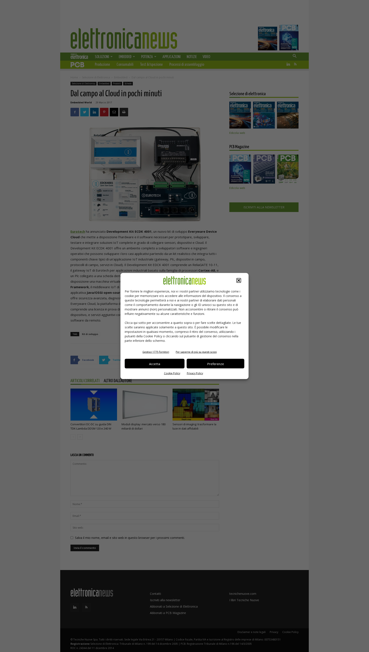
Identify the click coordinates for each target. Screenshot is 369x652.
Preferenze (215, 363)
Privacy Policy (195, 373)
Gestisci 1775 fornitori (155, 352)
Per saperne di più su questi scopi (196, 352)
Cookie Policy (172, 373)
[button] (239, 280)
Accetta (154, 363)
